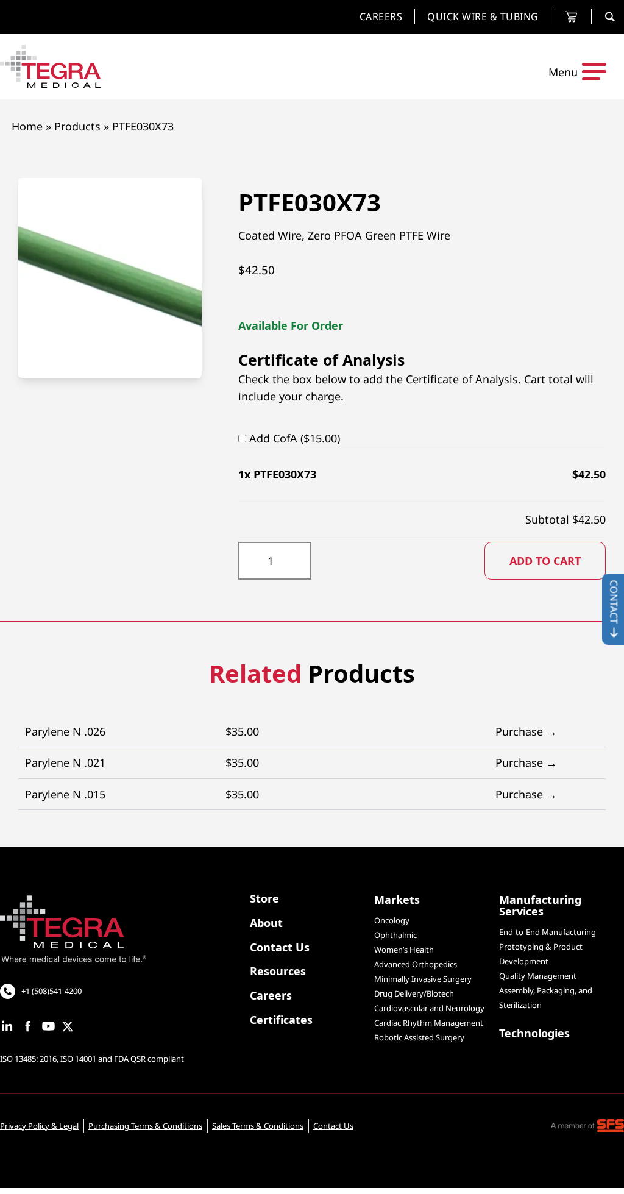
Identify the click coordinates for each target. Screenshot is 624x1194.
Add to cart (545, 560)
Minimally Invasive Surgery (423, 978)
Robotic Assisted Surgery (419, 1037)
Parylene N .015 (291, 794)
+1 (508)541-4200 (51, 991)
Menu (563, 72)
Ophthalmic (395, 934)
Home (27, 126)
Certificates (281, 1020)
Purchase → (526, 731)
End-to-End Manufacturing (547, 931)
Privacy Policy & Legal (39, 1125)
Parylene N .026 (291, 731)
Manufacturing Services (540, 906)
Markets (397, 900)
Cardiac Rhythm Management (428, 1022)
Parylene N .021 (291, 762)
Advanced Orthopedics (415, 964)
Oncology (392, 920)
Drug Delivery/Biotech (414, 993)
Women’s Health (404, 949)
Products (77, 126)
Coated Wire (270, 235)
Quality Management (537, 975)
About (266, 923)
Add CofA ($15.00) (294, 438)
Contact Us (280, 948)
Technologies (534, 1034)
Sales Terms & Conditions (257, 1125)
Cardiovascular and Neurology (429, 1008)
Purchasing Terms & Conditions (145, 1125)
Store (264, 899)
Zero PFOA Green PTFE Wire (379, 235)
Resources (278, 971)
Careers (271, 996)
